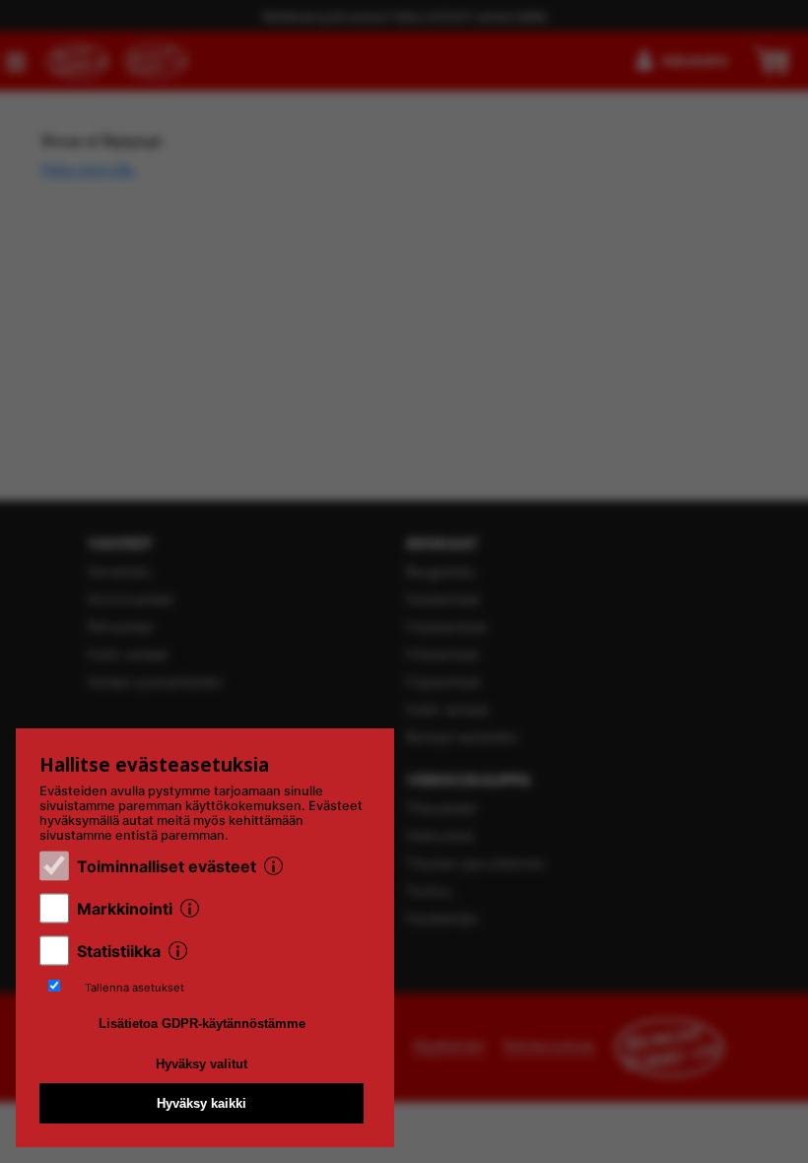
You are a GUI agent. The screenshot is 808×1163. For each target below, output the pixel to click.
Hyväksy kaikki (201, 1103)
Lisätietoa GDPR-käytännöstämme (202, 1023)
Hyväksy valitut (201, 1064)
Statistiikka (119, 951)
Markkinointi (124, 909)
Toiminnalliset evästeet (166, 866)
